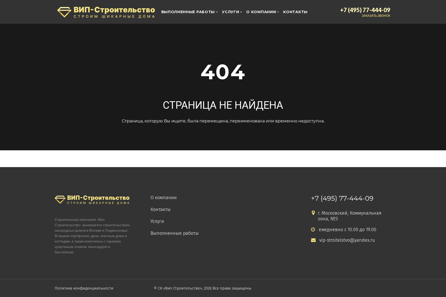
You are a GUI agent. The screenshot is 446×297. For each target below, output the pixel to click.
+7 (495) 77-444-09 (342, 198)
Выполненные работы (188, 12)
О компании (261, 12)
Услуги (230, 12)
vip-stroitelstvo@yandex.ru (347, 240)
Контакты (295, 12)
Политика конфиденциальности (84, 288)
